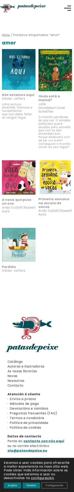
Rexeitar (31, 485)
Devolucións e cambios (29, 408)
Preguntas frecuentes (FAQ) (33, 413)
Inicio (6, 35)
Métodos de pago (24, 403)
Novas (12, 376)
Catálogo (15, 361)
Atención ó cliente (23, 394)
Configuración (54, 485)
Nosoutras (15, 380)
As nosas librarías (22, 371)
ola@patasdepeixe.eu (27, 450)
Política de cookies (25, 427)
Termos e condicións (27, 418)
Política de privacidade (29, 422)
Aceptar (12, 485)
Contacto (15, 385)
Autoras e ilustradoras (26, 366)
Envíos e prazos (23, 399)
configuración (42, 478)
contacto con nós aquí (44, 441)
